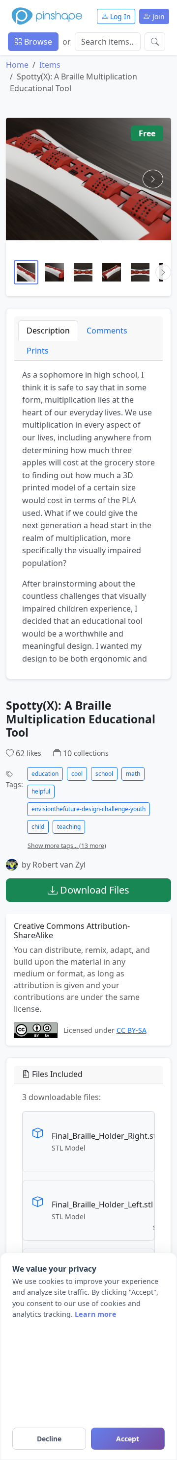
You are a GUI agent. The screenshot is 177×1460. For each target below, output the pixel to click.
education (45, 773)
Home (17, 64)
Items (49, 64)
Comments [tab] (107, 330)
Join (157, 16)
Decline (49, 1438)
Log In (119, 16)
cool (77, 773)
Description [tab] (48, 330)
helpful (40, 791)
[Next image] (153, 179)
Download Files (93, 889)
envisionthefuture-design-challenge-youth (88, 809)
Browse (37, 41)
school (104, 773)
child (37, 826)
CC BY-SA (132, 1030)
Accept (127, 1438)
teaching (69, 826)
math (133, 773)
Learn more (96, 1314)
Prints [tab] (38, 350)
